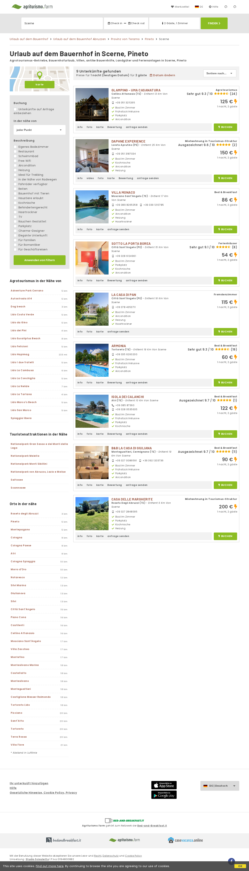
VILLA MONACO (123, 192)
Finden (213, 23)
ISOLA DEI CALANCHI (127, 397)
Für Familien (27, 240)
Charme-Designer (31, 231)
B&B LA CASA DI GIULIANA (131, 448)
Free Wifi (24, 161)
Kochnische (26, 203)
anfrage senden (137, 127)
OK (240, 866)
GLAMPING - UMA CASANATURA (136, 90)
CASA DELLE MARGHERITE (132, 499)
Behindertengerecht (33, 207)
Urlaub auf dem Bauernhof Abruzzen (79, 39)
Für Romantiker (29, 245)
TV (20, 217)
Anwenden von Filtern (39, 260)
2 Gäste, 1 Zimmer (176, 23)
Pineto (149, 39)
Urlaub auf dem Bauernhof (29, 39)
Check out (138, 23)
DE (201, 7)
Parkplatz (25, 226)
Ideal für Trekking (30, 175)
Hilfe (215, 7)
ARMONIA (118, 346)
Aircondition (27, 165)
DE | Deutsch (218, 786)
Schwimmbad (28, 156)
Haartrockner (27, 212)
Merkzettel (182, 7)
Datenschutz (111, 855)
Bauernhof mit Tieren (33, 193)
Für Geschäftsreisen (32, 249)
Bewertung (114, 127)
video (90, 178)
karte (40, 84)
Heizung (24, 170)
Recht (98, 855)
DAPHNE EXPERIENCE (128, 141)
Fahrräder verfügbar (32, 184)
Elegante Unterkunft (32, 235)
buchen (226, 127)
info (80, 127)
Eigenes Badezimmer (33, 147)
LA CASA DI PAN (123, 294)
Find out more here (50, 866)
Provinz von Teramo (125, 39)
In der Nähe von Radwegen (37, 179)
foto (89, 127)
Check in (116, 23)
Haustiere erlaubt (30, 198)
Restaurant (26, 151)
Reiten (23, 189)
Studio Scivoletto (37, 859)
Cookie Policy (133, 855)
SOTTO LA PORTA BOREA (131, 243)
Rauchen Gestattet (32, 221)
